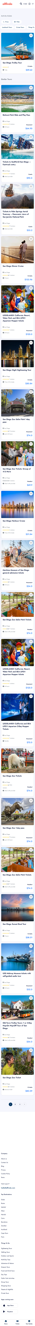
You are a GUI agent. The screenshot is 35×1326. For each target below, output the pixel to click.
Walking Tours (5, 1252)
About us (4, 1159)
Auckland (4, 1229)
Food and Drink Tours (7, 1271)
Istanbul (3, 1207)
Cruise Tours (20, 27)
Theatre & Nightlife (7, 1289)
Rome (3, 1203)
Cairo (3, 1218)
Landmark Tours (7, 27)
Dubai (3, 1200)
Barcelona (4, 1222)
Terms (2, 1177)
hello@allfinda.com (8, 1188)
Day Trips (4, 1274)
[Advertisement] (17, 1129)
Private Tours (5, 1293)
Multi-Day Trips (5, 1260)
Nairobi (3, 1214)
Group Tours (5, 1282)
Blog (2, 1166)
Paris (2, 1237)
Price (6, 22)
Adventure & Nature (7, 1263)
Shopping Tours (6, 1286)
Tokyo (3, 1211)
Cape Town (4, 1233)
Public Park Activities (7, 1278)
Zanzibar (4, 1226)
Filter (18, 22)
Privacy (3, 1170)
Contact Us (4, 1162)
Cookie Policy (5, 1174)
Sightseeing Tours (6, 1248)
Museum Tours (5, 1267)
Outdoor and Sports (7, 1256)
